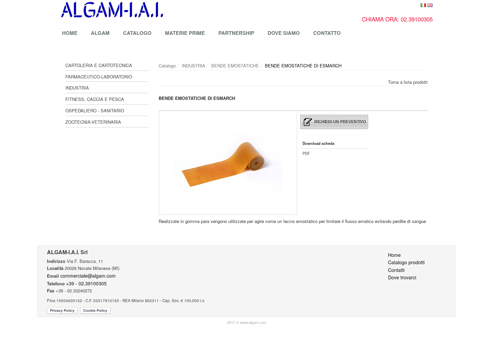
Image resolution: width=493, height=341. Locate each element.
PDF (306, 153)
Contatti (396, 270)
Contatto (327, 33)
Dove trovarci (402, 277)
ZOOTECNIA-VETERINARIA (93, 122)
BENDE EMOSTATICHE (235, 65)
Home (69, 33)
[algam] (166, 9)
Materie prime (185, 33)
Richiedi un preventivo (340, 121)
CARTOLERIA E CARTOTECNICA (98, 65)
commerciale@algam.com (88, 275)
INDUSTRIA (77, 87)
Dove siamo (284, 33)
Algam (100, 33)
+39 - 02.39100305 (86, 283)
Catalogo (137, 33)
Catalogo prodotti (406, 262)
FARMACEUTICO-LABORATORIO (98, 76)
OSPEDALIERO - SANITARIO (94, 110)
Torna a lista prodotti (408, 82)
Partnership (236, 33)
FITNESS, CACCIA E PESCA (94, 99)
